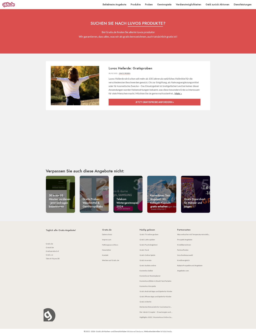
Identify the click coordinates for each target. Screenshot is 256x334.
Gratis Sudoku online (148, 265)
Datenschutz (107, 234)
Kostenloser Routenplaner (150, 276)
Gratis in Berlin (145, 302)
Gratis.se (49, 255)
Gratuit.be (50, 247)
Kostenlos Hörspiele (148, 286)
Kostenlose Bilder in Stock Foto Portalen (155, 281)
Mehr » (178, 93)
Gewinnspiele (164, 4)
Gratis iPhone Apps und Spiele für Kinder (155, 296)
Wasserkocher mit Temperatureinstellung (194, 234)
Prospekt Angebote (184, 239)
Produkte (136, 4)
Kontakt (105, 255)
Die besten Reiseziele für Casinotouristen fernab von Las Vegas (164, 307)
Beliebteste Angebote (114, 4)
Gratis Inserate (145, 260)
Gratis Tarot (144, 250)
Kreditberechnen (184, 245)
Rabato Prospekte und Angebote (189, 265)
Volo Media (167, 331)
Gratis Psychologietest (148, 245)
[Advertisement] (128, 142)
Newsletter (106, 250)
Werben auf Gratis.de (110, 260)
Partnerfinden (182, 250)
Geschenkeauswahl (185, 255)
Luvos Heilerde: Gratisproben (130, 68)
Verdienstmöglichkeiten (188, 4)
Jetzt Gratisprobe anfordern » (154, 102)
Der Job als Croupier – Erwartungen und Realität (158, 312)
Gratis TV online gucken (149, 234)
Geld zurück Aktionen (217, 4)
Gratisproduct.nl (52, 251)
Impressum (106, 239)
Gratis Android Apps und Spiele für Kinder (156, 291)
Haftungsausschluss (110, 245)
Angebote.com (183, 271)
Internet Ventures (136, 331)
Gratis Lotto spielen (147, 239)
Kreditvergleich (183, 260)
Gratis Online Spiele (147, 255)
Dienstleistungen (243, 4)
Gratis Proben (124, 73)
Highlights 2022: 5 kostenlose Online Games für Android (162, 317)
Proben (149, 4)
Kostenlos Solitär (146, 271)
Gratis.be (49, 244)
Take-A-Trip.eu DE (53, 258)
